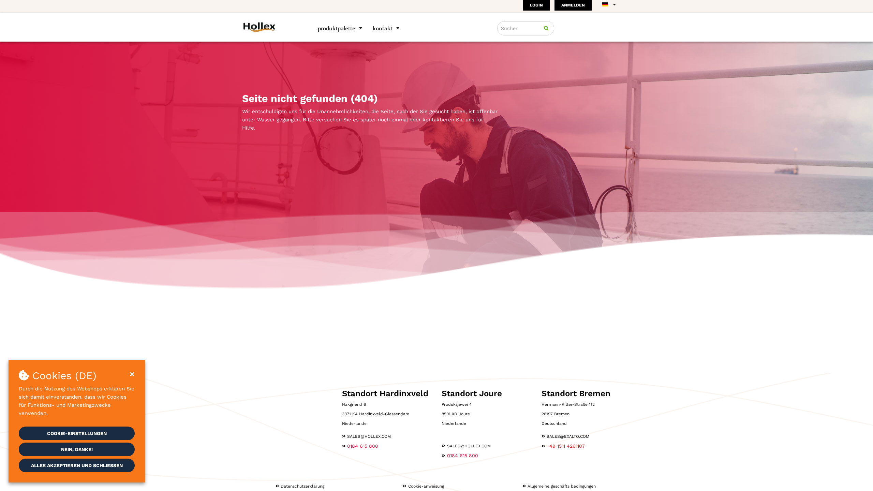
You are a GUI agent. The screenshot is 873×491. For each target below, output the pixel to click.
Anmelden (573, 5)
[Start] (270, 26)
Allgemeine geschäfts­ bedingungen (562, 486)
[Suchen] (546, 28)
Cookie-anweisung (426, 486)
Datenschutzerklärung (302, 486)
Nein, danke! (77, 449)
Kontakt (383, 28)
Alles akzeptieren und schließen (77, 465)
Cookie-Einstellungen (77, 433)
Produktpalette (336, 28)
